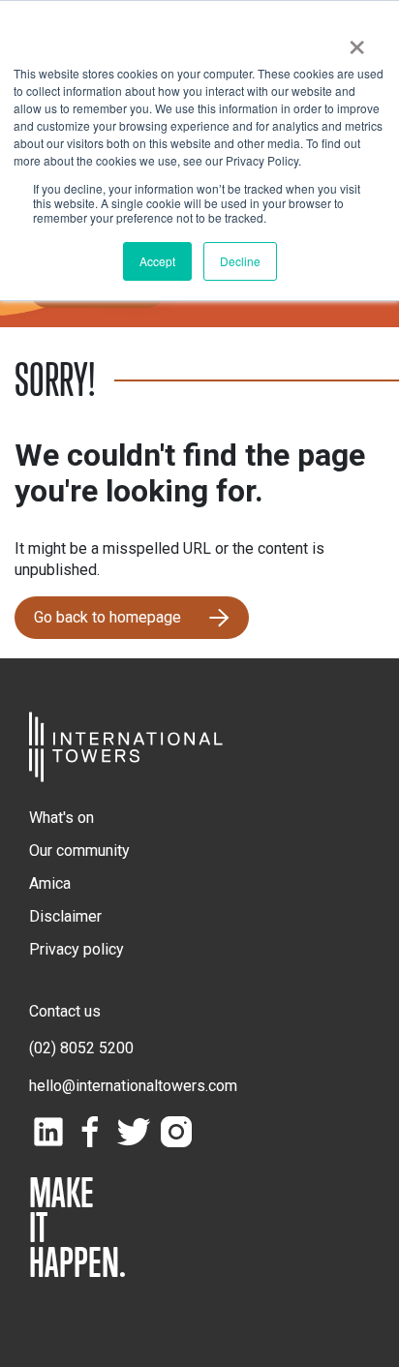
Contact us (65, 1011)
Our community (79, 850)
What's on (61, 817)
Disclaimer (65, 916)
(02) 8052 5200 (81, 1048)
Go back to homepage (107, 617)
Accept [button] (157, 261)
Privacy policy (76, 949)
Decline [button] (240, 261)
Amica (50, 883)
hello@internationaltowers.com (133, 1086)
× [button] (357, 40)
